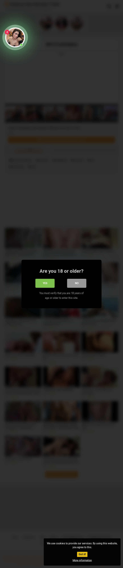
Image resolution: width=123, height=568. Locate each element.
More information (82, 560)
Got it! (82, 554)
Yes (45, 283)
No (77, 283)
